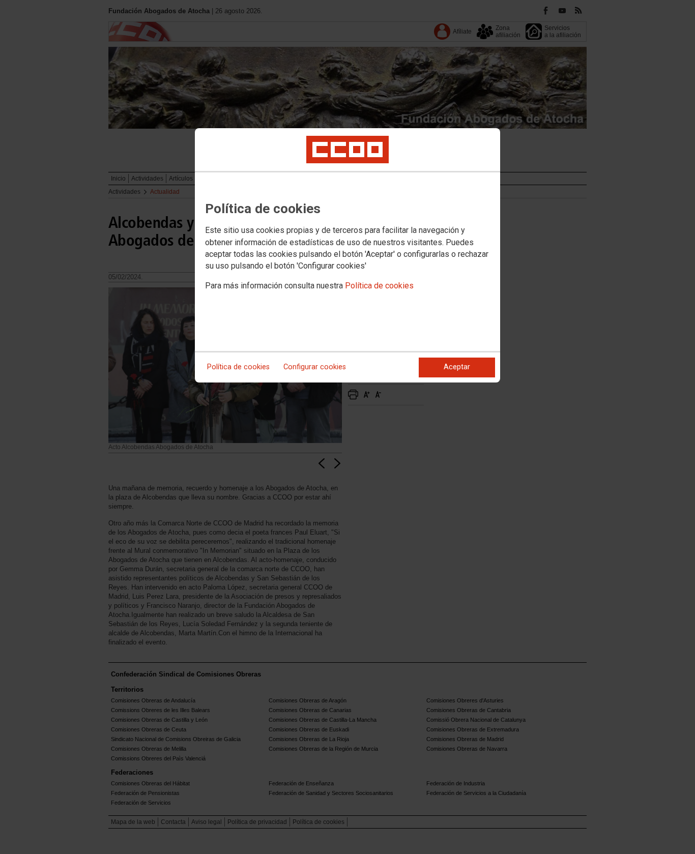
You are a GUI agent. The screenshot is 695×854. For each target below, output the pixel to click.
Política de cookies (379, 285)
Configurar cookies (314, 367)
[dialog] (347, 255)
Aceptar (457, 367)
